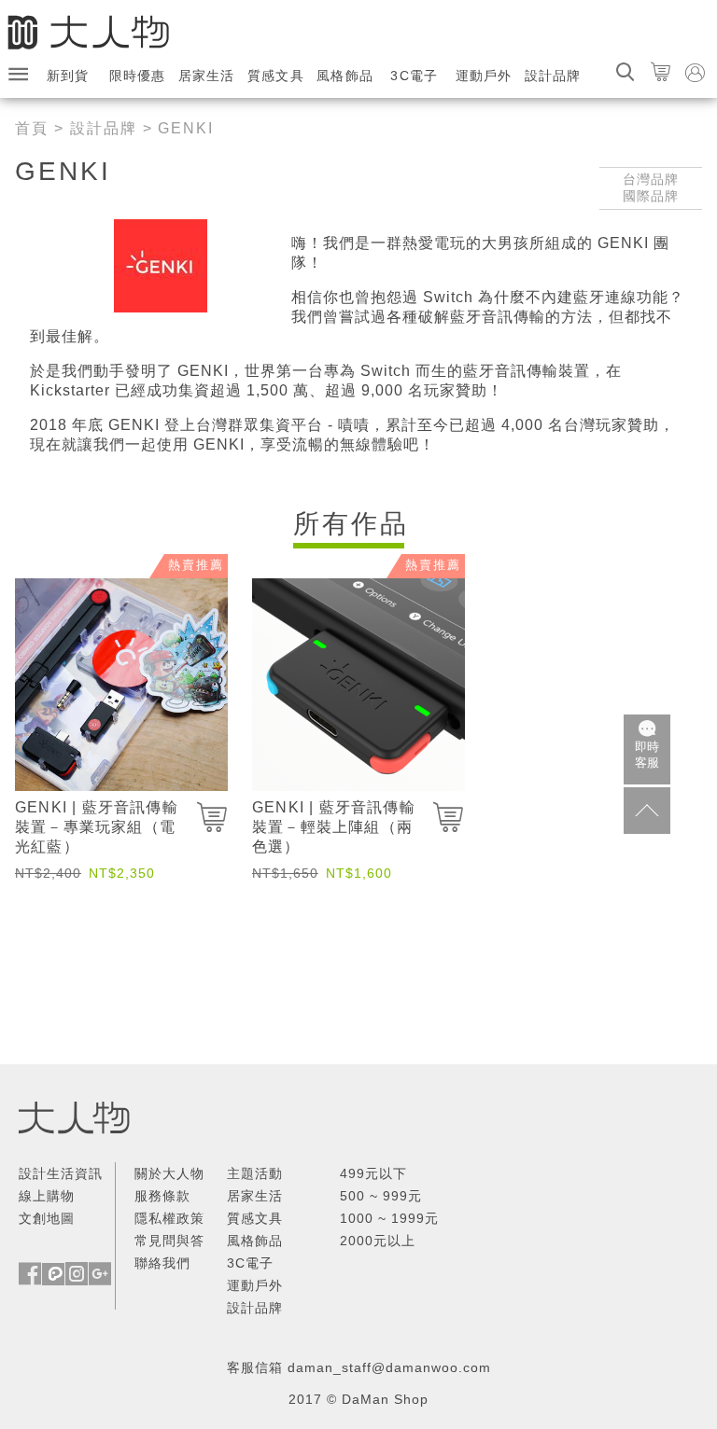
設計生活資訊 (61, 1173)
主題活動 (255, 1173)
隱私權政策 (169, 1218)
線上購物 (47, 1195)
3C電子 (414, 75)
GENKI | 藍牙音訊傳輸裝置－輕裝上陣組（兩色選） (333, 826)
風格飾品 (344, 75)
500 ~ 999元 (381, 1195)
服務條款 (162, 1195)
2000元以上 (377, 1240)
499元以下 (373, 1173)
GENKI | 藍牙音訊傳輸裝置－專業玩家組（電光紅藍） (96, 826)
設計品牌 (553, 75)
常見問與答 (169, 1240)
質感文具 (275, 75)
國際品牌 (651, 195)
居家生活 (206, 75)
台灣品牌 (651, 179)
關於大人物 (169, 1173)
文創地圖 (47, 1218)
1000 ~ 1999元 (389, 1218)
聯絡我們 (162, 1263)
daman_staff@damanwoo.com (389, 1367)
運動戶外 (484, 75)
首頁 (32, 128)
